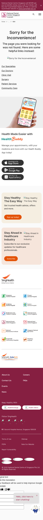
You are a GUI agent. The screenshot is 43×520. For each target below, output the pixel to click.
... (8, 21)
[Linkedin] (22, 421)
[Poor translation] (7, 489)
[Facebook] (4, 421)
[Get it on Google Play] (13, 170)
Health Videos (33, 407)
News (4, 392)
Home (3, 21)
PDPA (4, 444)
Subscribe (11, 259)
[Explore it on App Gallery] (13, 177)
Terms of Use (6, 439)
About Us (6, 375)
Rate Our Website (28, 444)
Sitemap (24, 439)
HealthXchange (13, 407)
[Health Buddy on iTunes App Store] (13, 163)
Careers (26, 375)
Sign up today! (13, 217)
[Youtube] (10, 421)
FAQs (25, 380)
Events (5, 386)
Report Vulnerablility (9, 449)
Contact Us (6, 380)
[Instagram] (16, 421)
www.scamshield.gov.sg (27, 9)
